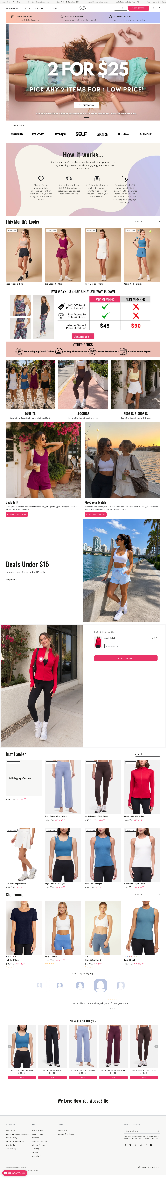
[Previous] (37, 985)
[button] (153, 8)
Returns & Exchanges (15, 1145)
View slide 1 (79, 116)
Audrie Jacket (109, 638)
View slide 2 (86, 116)
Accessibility (37, 1159)
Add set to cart (125, 658)
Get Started (140, 8)
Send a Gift (62, 1133)
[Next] (128, 985)
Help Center (10, 1133)
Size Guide (10, 1148)
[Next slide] (156, 1050)
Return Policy (11, 1141)
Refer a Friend (37, 1137)
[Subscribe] (159, 1134)
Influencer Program (40, 1145)
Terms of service (33, 1173)
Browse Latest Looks (16, 514)
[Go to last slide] (10, 1050)
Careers (35, 1155)
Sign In (121, 8)
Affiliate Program (39, 1148)
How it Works (37, 1133)
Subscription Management (17, 1137)
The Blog (35, 1152)
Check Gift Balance (66, 1137)
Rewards (35, 1141)
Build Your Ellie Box (95, 514)
